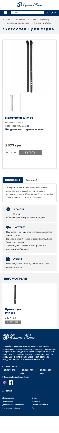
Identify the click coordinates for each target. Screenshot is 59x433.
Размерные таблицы (11, 408)
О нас (34, 398)
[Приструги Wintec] (11, 103)
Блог (34, 408)
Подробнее (12, 322)
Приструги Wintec (13, 311)
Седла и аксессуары (41, 20)
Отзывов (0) (32, 180)
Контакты (36, 401)
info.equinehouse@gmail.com (15, 377)
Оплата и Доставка (40, 405)
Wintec (25, 126)
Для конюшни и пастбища (13, 405)
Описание (12, 180)
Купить (30, 152)
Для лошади (20, 20)
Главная (6, 20)
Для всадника (8, 398)
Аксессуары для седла (18, 23)
